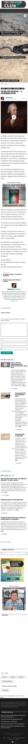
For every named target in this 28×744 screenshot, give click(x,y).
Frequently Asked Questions (19, 737)
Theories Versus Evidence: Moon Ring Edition (12, 724)
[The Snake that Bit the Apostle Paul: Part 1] (14, 47)
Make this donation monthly (9, 686)
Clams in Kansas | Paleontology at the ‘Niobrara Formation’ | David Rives (19, 365)
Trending (13, 411)
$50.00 (13, 677)
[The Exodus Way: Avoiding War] (14, 71)
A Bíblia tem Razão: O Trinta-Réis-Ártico (12, 500)
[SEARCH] (26, 10)
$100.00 (21, 677)
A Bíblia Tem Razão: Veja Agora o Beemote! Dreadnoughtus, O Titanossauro (13, 518)
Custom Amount (7, 681)
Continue (5, 690)
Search (25, 554)
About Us (9, 737)
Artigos (11, 476)
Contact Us (11, 739)
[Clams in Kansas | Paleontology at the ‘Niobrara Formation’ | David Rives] (14, 24)
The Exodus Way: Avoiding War (20, 435)
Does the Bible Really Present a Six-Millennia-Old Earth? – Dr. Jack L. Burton (14, 479)
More (24, 385)
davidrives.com (14, 301)
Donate (17, 739)
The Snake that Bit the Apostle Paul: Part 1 (20, 394)
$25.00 (4, 677)
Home (4, 737)
